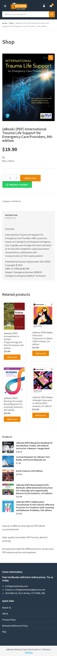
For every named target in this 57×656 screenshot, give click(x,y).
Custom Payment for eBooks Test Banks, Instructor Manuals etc (33, 458)
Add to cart (30, 178)
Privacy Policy (9, 619)
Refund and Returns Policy (15, 625)
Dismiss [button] (29, 652)
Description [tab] (11, 215)
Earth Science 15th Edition (29, 471)
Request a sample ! (18, 184)
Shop (11, 23)
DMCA (5, 613)
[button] (50, 57)
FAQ (4, 631)
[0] (51, 6)
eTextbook (16, 201)
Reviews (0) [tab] (10, 218)
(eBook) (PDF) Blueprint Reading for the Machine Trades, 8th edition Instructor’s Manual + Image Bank (34, 445)
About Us (6, 607)
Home (4, 23)
